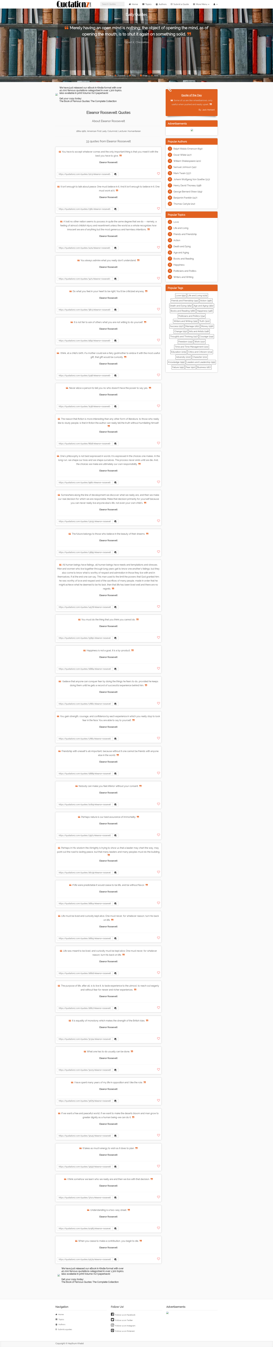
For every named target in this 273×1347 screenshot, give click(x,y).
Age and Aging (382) (203, 305)
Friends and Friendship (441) (184, 300)
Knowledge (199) (176, 362)
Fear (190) (190, 367)
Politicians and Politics (184, 271)
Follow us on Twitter (124, 1320)
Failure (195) (178, 367)
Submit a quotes (65, 1329)
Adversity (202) (183, 357)
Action (176, 240)
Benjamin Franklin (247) (185, 197)
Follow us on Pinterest (125, 1331)
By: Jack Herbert (207, 110)
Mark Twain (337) (182, 173)
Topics (148, 4)
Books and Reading (183, 258)
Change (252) (180, 331)
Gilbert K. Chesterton (136, 42)
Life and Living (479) (197, 295)
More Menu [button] (201, 4)
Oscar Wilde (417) (182, 155)
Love (176, 222)
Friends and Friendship (185, 234)
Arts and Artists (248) (199, 331)
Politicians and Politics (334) (191, 316)
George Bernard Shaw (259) (187, 191)
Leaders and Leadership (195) (201, 362)
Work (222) (200, 341)
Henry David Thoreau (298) (187, 185)
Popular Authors (177, 141)
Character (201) (200, 357)
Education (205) (178, 352)
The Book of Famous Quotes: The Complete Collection (88, 101)
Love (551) (181, 295)
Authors (162, 4)
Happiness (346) (205, 311)
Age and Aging (181, 252)
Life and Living (180, 228)
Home (134, 4)
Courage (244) (206, 336)
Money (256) (207, 326)
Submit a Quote (181, 4)
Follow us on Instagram (125, 1326)
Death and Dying (182, 246)
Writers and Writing (183, 277)
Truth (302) (204, 321)
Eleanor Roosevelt (108, 162)
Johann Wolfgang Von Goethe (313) (191, 179)
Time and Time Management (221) (191, 347)
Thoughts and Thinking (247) (184, 336)
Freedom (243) (185, 341)
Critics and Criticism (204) (200, 352)
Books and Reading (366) (183, 311)
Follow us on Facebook (125, 1315)
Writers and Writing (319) (185, 321)
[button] (215, 4)
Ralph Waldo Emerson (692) (187, 148)
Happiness (179, 264)
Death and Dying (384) (181, 305)
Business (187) (204, 367)
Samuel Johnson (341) (184, 167)
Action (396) (206, 300)
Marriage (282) (192, 326)
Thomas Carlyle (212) (184, 204)
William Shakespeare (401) (187, 161)
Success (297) (176, 326)
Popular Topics (176, 214)
